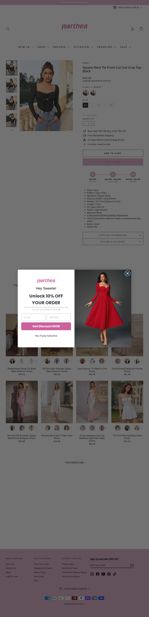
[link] (46, 280)
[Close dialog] (127, 273)
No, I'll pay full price (46, 335)
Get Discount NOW (46, 326)
